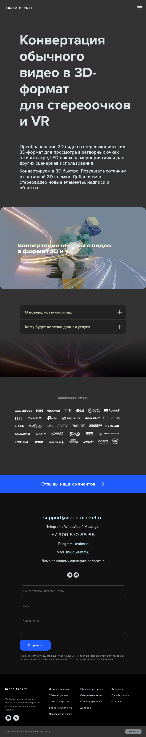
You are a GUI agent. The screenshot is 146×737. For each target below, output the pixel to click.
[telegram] (69, 645)
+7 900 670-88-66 (73, 604)
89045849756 (77, 622)
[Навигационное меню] (139, 8)
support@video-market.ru (73, 587)
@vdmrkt (81, 613)
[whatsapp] (76, 645)
